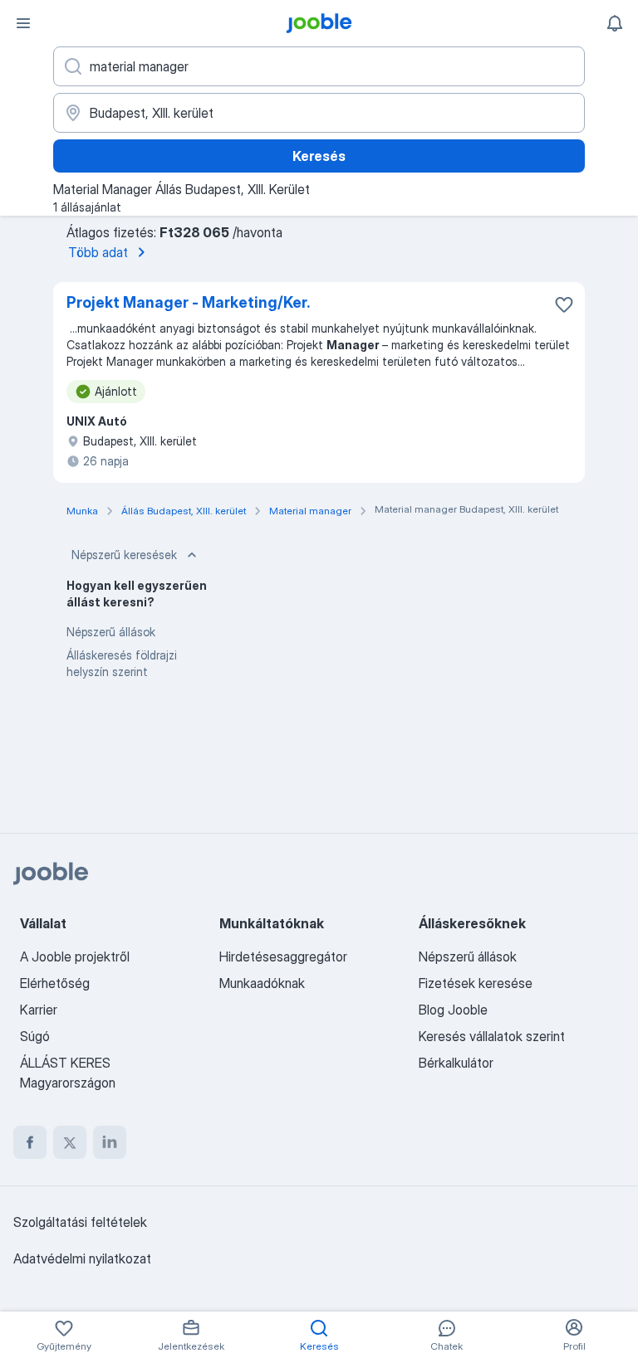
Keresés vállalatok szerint (492, 1036)
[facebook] (30, 1142)
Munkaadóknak (262, 983)
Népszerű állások (110, 632)
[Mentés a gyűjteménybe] (564, 304)
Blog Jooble (453, 1009)
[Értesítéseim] (615, 23)
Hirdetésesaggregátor (283, 956)
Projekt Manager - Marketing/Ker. (188, 302)
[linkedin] (109, 1142)
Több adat (98, 252)
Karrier (38, 1009)
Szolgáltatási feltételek (80, 1222)
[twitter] (69, 1142)
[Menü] (23, 23)
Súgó (35, 1036)
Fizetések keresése (475, 983)
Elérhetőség (55, 983)
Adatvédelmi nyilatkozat (82, 1258)
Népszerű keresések (124, 555)
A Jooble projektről (75, 956)
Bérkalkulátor (456, 1062)
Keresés (319, 156)
